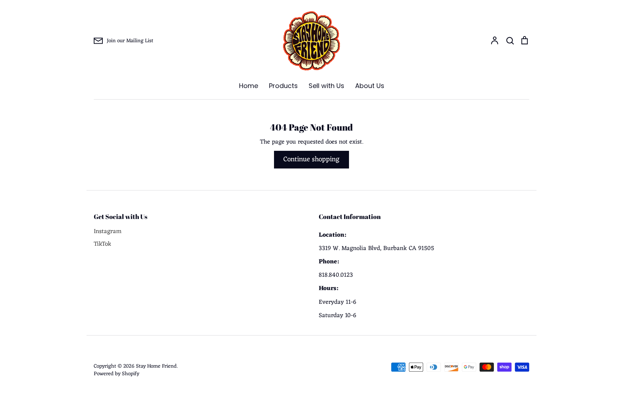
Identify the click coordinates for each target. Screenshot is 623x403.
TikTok (102, 244)
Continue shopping (311, 159)
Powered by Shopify (116, 373)
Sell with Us (326, 85)
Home (248, 85)
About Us (369, 85)
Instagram (107, 232)
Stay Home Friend (156, 366)
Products (283, 85)
